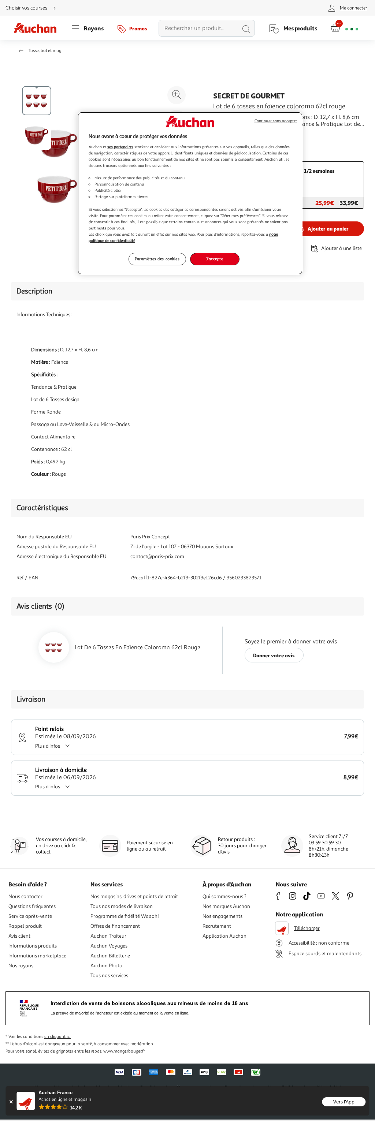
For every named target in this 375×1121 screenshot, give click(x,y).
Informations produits (32, 946)
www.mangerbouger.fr (124, 1051)
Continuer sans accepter (276, 121)
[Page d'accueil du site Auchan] (37, 28)
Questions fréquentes (32, 906)
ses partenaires (120, 146)
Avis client (19, 936)
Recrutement (217, 926)
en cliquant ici (57, 1036)
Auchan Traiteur (108, 936)
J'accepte (214, 258)
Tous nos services (109, 975)
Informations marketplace (37, 956)
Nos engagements (222, 916)
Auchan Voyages (108, 946)
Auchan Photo (106, 966)
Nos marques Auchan (226, 906)
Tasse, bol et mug (45, 50)
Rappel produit (25, 926)
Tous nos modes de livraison (121, 906)
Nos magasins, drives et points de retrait (134, 896)
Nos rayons (20, 966)
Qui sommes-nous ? (224, 896)
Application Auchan (224, 936)
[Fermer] (11, 1102)
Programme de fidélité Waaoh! (124, 916)
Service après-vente (30, 916)
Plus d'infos (47, 746)
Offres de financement (115, 926)
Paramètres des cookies (157, 258)
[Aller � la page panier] (344, 28)
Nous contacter (25, 896)
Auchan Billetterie (110, 956)
